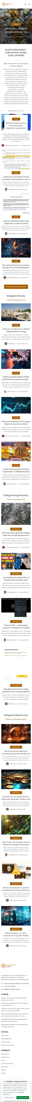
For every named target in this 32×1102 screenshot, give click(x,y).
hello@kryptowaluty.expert (12, 989)
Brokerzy (3, 1070)
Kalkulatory (4, 1067)
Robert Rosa (5, 1035)
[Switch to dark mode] (25, 4)
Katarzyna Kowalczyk (7, 1045)
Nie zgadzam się (9, 1097)
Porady (16, 24)
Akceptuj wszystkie (23, 1097)
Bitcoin (3, 1060)
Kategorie (5, 1050)
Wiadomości (16, 747)
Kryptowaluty (16, 529)
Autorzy (4, 1032)
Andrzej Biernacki (6, 1039)
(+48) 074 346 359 (9, 986)
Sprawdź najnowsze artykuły (16, 287)
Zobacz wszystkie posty (16, 300)
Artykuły (4, 994)
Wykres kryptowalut (7, 1063)
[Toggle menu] (29, 4)
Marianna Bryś (5, 1042)
